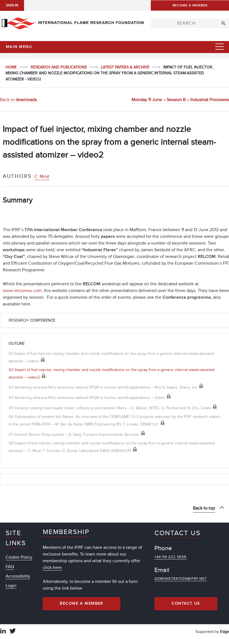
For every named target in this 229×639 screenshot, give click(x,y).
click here (52, 567)
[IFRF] (72, 22)
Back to (18, 99)
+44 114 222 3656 (170, 557)
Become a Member (81, 604)
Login (11, 585)
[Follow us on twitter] (12, 631)
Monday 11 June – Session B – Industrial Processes (180, 99)
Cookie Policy (19, 557)
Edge (224, 631)
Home (12, 67)
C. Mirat (41, 176)
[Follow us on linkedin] (3, 631)
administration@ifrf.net (180, 578)
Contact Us (185, 604)
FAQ (10, 566)
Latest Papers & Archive (126, 67)
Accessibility (18, 576)
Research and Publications (59, 67)
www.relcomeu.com (22, 290)
